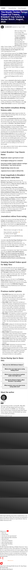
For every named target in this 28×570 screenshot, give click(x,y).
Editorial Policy (5, 539)
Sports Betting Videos (6, 542)
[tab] (13, 365)
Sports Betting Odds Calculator (9, 537)
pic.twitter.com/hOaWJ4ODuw (16, 74)
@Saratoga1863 (15, 64)
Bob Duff (9, 27)
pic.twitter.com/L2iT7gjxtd (10, 233)
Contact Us (4, 545)
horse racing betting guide (18, 134)
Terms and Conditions (6, 540)
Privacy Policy (4, 534)
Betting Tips (3, 480)
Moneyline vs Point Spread (6, 513)
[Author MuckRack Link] (2, 403)
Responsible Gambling (6, 543)
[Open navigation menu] (25, 3)
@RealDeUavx (7, 65)
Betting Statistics (4, 496)
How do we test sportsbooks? (9, 536)
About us (3, 533)
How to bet (3, 464)
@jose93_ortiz (19, 60)
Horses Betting (12, 8)
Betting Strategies (4, 432)
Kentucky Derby (18, 42)
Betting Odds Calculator (6, 448)
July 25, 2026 (7, 237)
